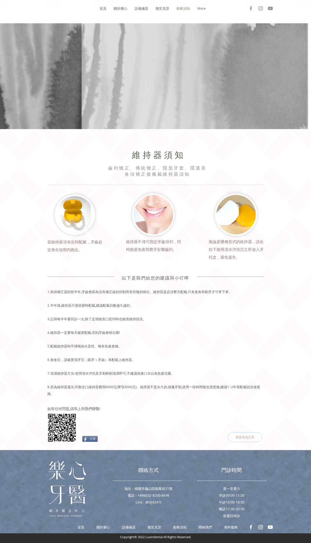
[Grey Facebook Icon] (251, 8)
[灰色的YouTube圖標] (270, 8)
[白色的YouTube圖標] (270, 527)
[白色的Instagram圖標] (261, 527)
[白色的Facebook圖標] (251, 527)
